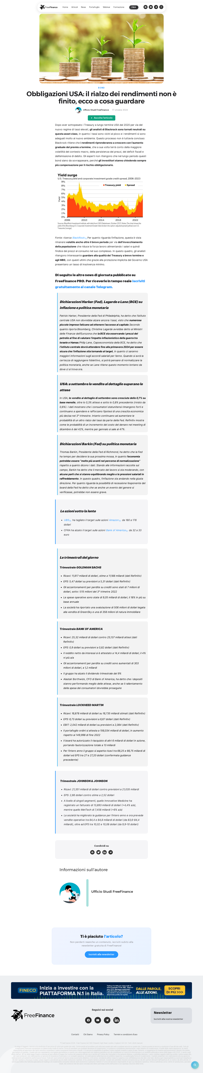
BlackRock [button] (78, 237)
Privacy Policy (103, 1035)
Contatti (75, 1035)
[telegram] (110, 852)
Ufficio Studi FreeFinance (112, 892)
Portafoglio (94, 7)
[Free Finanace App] (161, 7)
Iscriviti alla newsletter (101, 954)
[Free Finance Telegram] (156, 7)
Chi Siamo (88, 1035)
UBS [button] (66, 520)
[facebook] (92, 852)
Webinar (106, 7)
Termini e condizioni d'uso (125, 1035)
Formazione (119, 7)
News (83, 7)
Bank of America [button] (116, 530)
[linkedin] (104, 852)
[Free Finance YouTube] (151, 7)
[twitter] (98, 852)
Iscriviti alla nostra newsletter (168, 1019)
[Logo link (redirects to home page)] (48, 7)
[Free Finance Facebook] (145, 7)
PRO (134, 7)
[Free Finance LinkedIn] (116, 1020)
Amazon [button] (114, 520)
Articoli (74, 7)
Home (65, 7)
